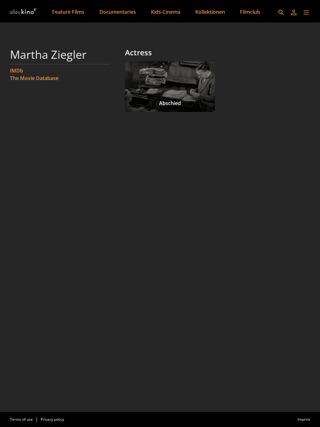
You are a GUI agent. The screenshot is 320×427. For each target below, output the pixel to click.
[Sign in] (294, 12)
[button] (306, 12)
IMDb (16, 70)
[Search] (281, 12)
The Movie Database (34, 78)
